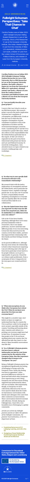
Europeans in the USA (18, 14)
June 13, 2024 (24, 65)
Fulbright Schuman (11, 65)
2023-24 (7, 14)
